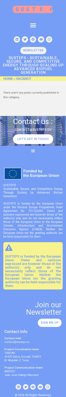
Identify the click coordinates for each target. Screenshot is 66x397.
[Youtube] (41, 39)
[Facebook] (33, 39)
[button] (33, 25)
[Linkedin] (17, 39)
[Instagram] (49, 39)
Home (8, 79)
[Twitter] (25, 39)
